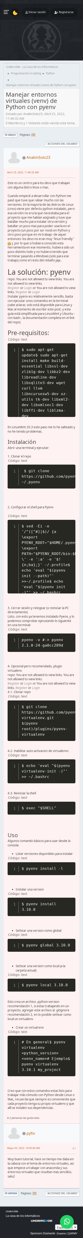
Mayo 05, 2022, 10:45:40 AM (23, 1148)
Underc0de (12, 1211)
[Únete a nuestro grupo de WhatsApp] (67, 1222)
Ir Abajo (10, 134)
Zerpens (61, 1233)
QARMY (72, 1233)
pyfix (31, 1133)
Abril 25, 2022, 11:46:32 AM (23, 172)
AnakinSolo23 (38, 157)
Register (14, 288)
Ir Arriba (11, 1193)
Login (28, 288)
